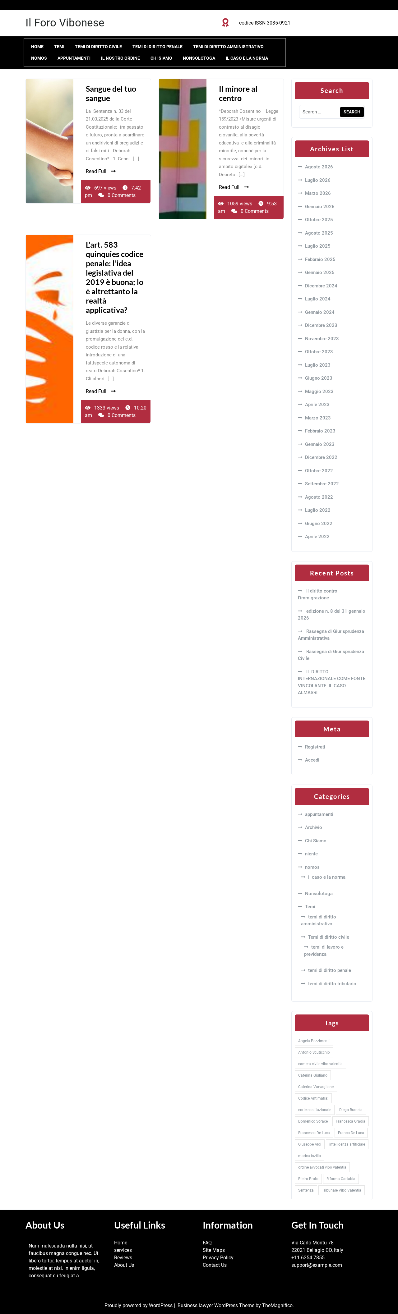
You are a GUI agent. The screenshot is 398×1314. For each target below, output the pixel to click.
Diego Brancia (351, 1110)
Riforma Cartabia (340, 1179)
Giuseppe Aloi (309, 1144)
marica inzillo (309, 1156)
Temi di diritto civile (98, 46)
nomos (39, 58)
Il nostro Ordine (120, 58)
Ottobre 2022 (319, 471)
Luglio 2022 (318, 510)
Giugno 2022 (318, 523)
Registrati (315, 747)
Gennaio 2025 (320, 272)
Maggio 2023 (319, 391)
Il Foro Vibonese (64, 22)
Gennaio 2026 (320, 206)
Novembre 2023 (322, 338)
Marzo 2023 (318, 418)
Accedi (312, 760)
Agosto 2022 (319, 497)
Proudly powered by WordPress (139, 1305)
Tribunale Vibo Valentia (341, 1190)
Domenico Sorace (313, 1121)
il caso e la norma (247, 58)
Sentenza (306, 1190)
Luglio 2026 (318, 180)
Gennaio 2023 (320, 444)
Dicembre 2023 (321, 325)
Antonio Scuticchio (314, 1052)
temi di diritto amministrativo (228, 46)
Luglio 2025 (318, 246)
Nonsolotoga (199, 58)
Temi (59, 46)
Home (37, 46)
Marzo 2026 (318, 193)
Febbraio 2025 (320, 259)
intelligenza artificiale (347, 1144)
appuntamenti (74, 58)
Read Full (96, 171)
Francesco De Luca (314, 1133)
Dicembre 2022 (321, 457)
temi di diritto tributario (332, 984)
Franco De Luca (351, 1133)
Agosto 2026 (319, 167)
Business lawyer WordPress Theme (217, 1305)
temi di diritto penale (157, 46)
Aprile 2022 (317, 536)
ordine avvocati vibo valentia (322, 1167)
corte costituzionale (314, 1110)
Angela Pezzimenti (314, 1041)
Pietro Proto (308, 1179)
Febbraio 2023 (320, 431)
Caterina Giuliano (312, 1075)
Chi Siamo (315, 841)
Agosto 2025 (319, 233)
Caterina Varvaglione (316, 1087)
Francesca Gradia (350, 1121)
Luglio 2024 (318, 299)
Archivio (313, 827)
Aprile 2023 (317, 404)
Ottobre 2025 (319, 219)
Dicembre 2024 (321, 286)
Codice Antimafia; (313, 1098)
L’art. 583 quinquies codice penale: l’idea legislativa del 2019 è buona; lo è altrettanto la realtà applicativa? (114, 277)
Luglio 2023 (318, 365)
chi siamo (161, 58)
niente (311, 854)
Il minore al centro (238, 93)
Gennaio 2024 (320, 312)
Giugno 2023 (318, 378)
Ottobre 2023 (319, 352)
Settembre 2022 (322, 484)
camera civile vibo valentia (320, 1064)
